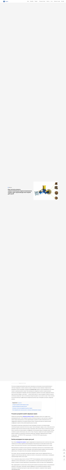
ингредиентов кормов (21, 442)
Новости (48, 1)
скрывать (19, 402)
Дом (28, 1)
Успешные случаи (42, 1)
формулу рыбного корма (28, 416)
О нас (52, 1)
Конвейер (31, 1)
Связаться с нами (57, 1)
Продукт (36, 1)
